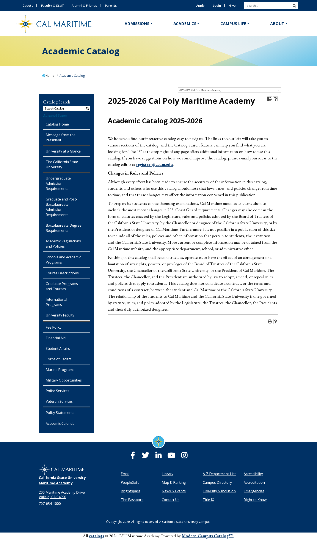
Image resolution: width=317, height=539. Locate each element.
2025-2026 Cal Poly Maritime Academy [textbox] (200, 90)
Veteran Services (59, 401)
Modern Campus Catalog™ (208, 536)
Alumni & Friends (84, 5)
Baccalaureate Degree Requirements (64, 228)
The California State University (62, 164)
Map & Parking (174, 482)
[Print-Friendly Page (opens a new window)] (269, 99)
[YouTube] (171, 456)
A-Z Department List (219, 473)
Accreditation (254, 482)
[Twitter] (145, 456)
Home (50, 75)
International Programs (56, 302)
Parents (111, 5)
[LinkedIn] (158, 456)
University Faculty (60, 315)
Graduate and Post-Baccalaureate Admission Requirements (61, 207)
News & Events (174, 491)
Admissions (137, 23)
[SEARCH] (294, 5)
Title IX (208, 499)
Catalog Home (57, 124)
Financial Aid (56, 337)
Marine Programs (60, 369)
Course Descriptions (62, 273)
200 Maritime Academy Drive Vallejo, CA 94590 (62, 494)
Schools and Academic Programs (63, 260)
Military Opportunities (64, 380)
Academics (184, 23)
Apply (200, 5)
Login (217, 5)
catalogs (96, 536)
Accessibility (253, 473)
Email (125, 473)
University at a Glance (63, 151)
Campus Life (233, 23)
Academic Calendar (61, 423)
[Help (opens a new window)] (275, 99)
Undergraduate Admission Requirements (58, 183)
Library (167, 473)
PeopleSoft (130, 482)
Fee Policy (53, 327)
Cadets (27, 5)
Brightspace (130, 491)
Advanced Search (55, 115)
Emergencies (254, 491)
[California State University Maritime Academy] (53, 24)
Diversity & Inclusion (219, 491)
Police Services (57, 390)
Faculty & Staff (52, 5)
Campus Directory (217, 482)
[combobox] (229, 89)
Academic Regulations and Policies (63, 244)
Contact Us (170, 499)
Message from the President (60, 137)
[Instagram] (184, 456)
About (277, 23)
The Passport (132, 499)
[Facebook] (132, 456)
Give (232, 5)
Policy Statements (60, 412)
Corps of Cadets (59, 359)
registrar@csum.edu (154, 164)
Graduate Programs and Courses (62, 286)
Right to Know (255, 499)
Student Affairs (58, 348)
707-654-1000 (50, 503)
